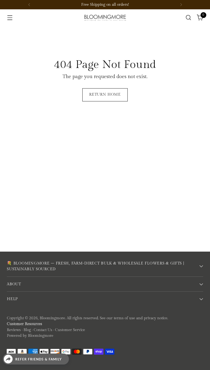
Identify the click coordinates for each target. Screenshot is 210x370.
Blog (27, 330)
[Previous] (29, 4)
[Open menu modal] (9, 17)
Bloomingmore (52, 318)
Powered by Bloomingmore (30, 335)
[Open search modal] (188, 17)
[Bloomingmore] (105, 17)
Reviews (14, 330)
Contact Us (43, 330)
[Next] (181, 4)
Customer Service (70, 330)
